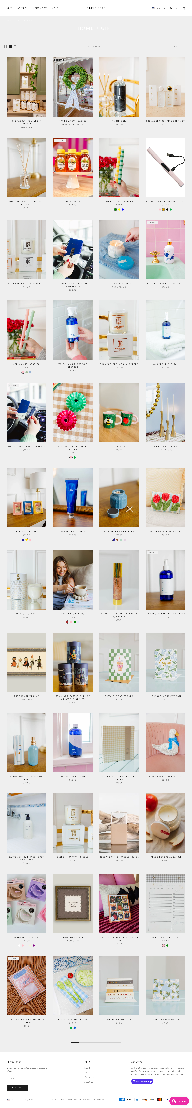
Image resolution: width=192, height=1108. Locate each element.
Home (9, 20)
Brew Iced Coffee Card (119, 696)
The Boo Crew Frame (26, 696)
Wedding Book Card (119, 1020)
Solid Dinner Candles (26, 364)
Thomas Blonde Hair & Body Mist (165, 121)
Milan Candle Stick (165, 446)
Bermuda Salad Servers (72, 1020)
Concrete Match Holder (119, 531)
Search (87, 1068)
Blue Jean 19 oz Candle (119, 284)
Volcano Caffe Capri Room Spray (26, 778)
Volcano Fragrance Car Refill (26, 446)
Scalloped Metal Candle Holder (73, 447)
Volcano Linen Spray (165, 364)
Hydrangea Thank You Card (165, 1020)
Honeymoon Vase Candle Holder (119, 857)
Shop (17, 20)
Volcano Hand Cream (73, 531)
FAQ (86, 1072)
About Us (88, 1082)
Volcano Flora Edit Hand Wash (165, 284)
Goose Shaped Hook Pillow (165, 777)
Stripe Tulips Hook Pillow (165, 531)
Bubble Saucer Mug (73, 614)
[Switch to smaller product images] (10, 47)
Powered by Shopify (93, 1100)
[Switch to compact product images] (15, 47)
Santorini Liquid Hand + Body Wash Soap (26, 858)
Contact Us (89, 1077)
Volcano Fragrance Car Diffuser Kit (73, 285)
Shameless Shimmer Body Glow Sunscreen (119, 615)
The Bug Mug (119, 446)
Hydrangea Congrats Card (165, 696)
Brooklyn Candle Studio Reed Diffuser (26, 202)
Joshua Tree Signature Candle (26, 284)
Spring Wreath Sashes (72, 121)
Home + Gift (40, 8)
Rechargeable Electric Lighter (165, 201)
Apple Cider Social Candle (165, 857)
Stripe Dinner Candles (119, 201)
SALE (55, 8)
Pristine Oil (119, 121)
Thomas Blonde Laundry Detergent (26, 122)
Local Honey (73, 201)
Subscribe (17, 1088)
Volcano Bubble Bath (73, 777)
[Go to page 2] (117, 1039)
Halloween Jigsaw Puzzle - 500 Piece (119, 938)
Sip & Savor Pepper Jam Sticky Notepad (26, 1021)
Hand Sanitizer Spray (26, 937)
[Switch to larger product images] (5, 47)
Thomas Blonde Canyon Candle (119, 364)
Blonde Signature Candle (73, 857)
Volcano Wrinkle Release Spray (165, 614)
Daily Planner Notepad (165, 937)
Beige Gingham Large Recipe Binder (119, 778)
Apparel (22, 8)
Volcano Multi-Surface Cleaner (72, 365)
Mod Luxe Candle (26, 614)
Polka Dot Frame (26, 531)
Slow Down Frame (73, 937)
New (9, 8)
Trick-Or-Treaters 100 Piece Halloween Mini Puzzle (73, 697)
